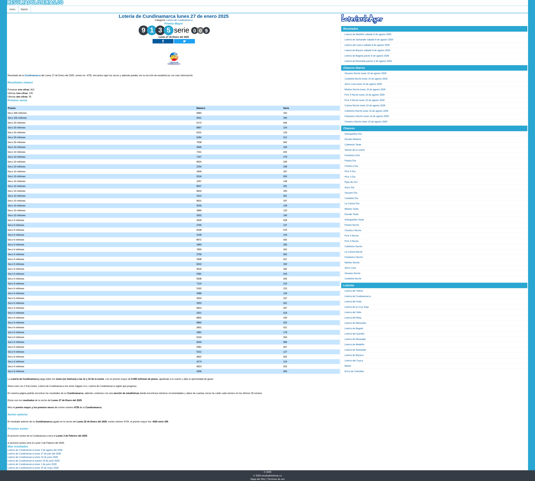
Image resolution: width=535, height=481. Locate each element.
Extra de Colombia (354, 371)
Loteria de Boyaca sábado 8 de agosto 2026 (367, 50)
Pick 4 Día (350, 171)
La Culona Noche (353, 252)
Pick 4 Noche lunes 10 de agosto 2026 (365, 100)
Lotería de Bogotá (354, 328)
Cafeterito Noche (353, 246)
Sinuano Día (351, 192)
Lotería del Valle (353, 312)
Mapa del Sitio (258, 479)
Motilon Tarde (351, 209)
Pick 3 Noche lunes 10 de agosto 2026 (365, 94)
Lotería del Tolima (354, 291)
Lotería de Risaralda (355, 339)
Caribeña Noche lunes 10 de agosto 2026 (366, 78)
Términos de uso (276, 479)
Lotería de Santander (355, 350)
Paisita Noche (352, 225)
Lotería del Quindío (354, 333)
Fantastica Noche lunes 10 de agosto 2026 (367, 116)
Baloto (24, 9)
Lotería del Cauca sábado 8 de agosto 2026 (367, 45)
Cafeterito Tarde (353, 144)
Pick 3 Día (350, 176)
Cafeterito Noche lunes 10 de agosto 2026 (366, 111)
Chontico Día (351, 166)
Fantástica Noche (354, 257)
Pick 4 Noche (351, 235)
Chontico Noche (353, 230)
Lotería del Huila (353, 301)
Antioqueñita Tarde (354, 219)
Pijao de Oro (351, 182)
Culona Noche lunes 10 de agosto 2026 (365, 105)
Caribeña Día (351, 198)
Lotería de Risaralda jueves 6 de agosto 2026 (368, 61)
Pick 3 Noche (351, 241)
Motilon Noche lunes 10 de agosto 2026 (365, 89)
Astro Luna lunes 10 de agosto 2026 (363, 84)
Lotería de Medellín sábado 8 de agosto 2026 (368, 34)
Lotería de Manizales (355, 323)
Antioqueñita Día (353, 134)
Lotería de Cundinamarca (179, 20)
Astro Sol (349, 187)
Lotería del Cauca (354, 360)
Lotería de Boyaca (354, 355)
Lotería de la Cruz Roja (357, 307)
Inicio (12, 9)
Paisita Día (350, 160)
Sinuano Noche (352, 273)
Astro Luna (350, 268)
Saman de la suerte (355, 150)
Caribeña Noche (353, 278)
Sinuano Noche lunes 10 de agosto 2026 (365, 73)
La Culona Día (352, 203)
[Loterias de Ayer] (362, 23)
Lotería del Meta (353, 317)
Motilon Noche (352, 262)
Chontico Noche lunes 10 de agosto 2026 (366, 121)
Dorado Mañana (353, 139)
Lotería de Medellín (354, 344)
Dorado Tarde (351, 214)
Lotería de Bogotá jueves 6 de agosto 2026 (367, 55)
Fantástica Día (352, 155)
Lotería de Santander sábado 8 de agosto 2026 (369, 39)
